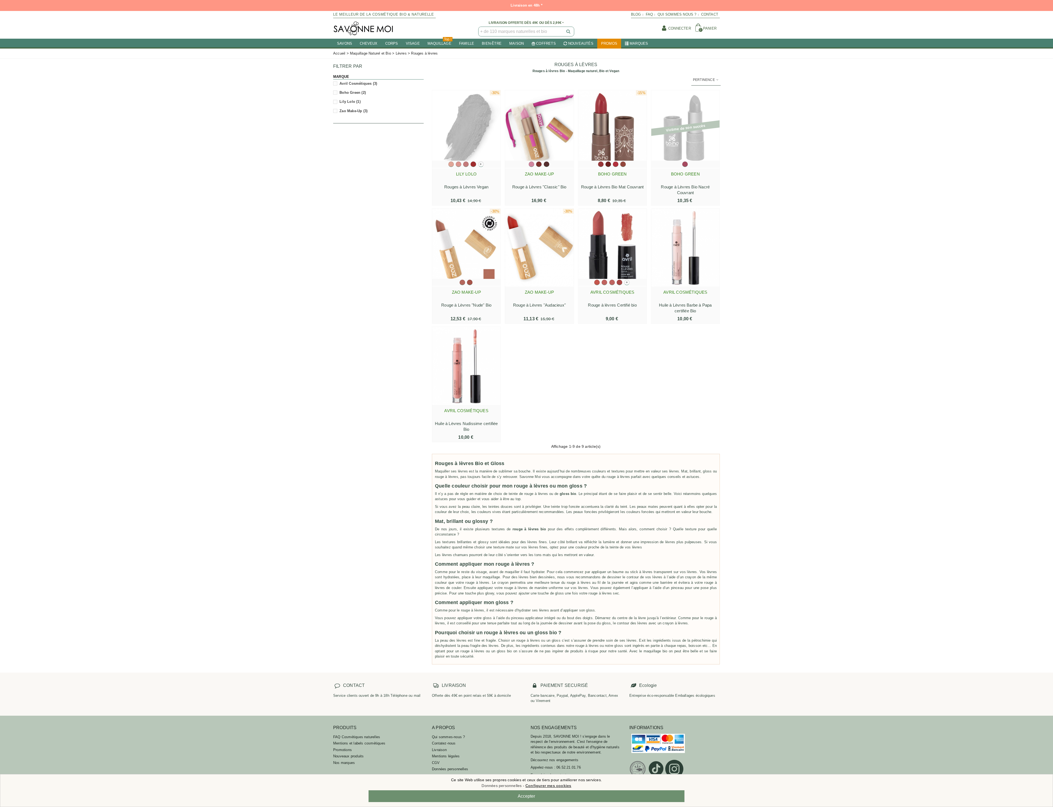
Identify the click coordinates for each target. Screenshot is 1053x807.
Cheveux (368, 43)
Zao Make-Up (353, 111)
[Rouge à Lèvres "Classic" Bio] (539, 129)
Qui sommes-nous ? (448, 737)
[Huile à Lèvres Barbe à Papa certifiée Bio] (685, 248)
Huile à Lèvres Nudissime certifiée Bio (466, 426)
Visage (413, 43)
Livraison (439, 750)
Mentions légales (446, 756)
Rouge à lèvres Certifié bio (612, 305)
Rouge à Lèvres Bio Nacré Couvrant (685, 190)
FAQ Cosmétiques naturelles (356, 737)
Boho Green (352, 92)
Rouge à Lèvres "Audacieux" (539, 305)
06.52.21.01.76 (568, 767)
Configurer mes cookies (548, 785)
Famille (466, 43)
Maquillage (439, 42)
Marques (639, 43)
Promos (609, 43)
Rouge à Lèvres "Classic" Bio (539, 187)
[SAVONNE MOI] (363, 28)
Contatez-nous (444, 743)
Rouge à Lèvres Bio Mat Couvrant (612, 187)
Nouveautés (580, 43)
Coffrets (546, 43)
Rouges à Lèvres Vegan (466, 187)
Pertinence (704, 80)
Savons (344, 43)
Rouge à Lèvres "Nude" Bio (466, 305)
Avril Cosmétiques (358, 83)
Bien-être (492, 43)
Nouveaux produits (348, 756)
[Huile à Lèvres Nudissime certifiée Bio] (466, 366)
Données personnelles (450, 769)
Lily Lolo (350, 102)
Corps (391, 43)
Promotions (342, 750)
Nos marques (344, 763)
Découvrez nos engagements (554, 760)
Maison (516, 43)
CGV (436, 763)
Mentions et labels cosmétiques (359, 743)
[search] (569, 31)
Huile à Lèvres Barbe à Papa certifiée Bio (685, 308)
